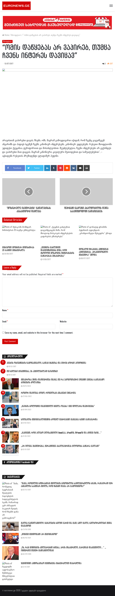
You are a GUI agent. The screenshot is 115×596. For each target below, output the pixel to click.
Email (5, 322)
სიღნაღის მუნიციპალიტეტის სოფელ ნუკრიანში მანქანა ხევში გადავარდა (59, 419)
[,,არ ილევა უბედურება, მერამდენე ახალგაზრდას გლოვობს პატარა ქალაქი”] (10, 450)
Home (6, 35)
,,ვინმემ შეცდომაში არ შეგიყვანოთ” (39, 534)
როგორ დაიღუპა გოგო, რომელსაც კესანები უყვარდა (48, 393)
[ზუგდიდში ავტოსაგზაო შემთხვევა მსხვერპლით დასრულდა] (10, 571)
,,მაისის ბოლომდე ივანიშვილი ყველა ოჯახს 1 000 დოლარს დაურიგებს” (58, 406)
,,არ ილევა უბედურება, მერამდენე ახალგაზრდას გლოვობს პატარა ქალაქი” (60, 446)
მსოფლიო (16, 35)
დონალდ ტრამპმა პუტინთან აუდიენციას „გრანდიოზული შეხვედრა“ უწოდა (93, 252)
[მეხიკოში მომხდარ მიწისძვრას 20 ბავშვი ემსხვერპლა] (19, 234)
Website (63, 322)
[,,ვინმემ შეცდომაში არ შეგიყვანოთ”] (10, 538)
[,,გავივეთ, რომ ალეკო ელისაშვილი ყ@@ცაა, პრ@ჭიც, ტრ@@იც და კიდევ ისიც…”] (10, 437)
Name (5, 310)
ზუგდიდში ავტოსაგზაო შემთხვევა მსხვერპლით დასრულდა (51, 563)
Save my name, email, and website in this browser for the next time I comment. (39, 333)
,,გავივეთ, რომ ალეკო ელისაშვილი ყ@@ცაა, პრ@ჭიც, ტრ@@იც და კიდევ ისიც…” (61, 433)
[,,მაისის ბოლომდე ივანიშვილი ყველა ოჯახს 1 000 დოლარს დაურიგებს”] (10, 410)
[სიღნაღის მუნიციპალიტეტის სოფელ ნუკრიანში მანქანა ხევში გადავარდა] (10, 423)
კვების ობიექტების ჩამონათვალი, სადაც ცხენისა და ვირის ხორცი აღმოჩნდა (46, 363)
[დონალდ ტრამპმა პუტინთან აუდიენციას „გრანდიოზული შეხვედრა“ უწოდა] (96, 235)
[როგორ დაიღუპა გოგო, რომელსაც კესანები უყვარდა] (10, 397)
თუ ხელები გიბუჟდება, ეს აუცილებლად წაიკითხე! (32, 371)
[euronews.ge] (16, 5)
